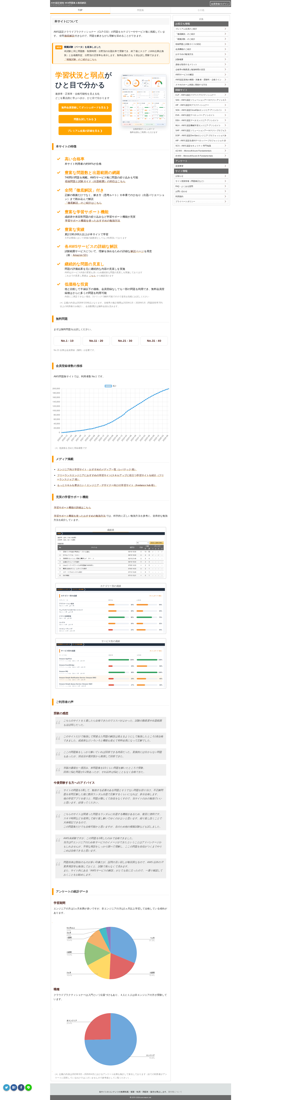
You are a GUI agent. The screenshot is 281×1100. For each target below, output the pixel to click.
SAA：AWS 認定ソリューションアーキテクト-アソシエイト (201, 100)
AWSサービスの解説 (184, 74)
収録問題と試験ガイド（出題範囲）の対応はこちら (95, 181)
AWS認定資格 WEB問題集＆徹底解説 (68, 3)
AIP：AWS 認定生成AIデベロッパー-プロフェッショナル (200, 140)
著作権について (175, 1092)
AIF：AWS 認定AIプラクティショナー (192, 105)
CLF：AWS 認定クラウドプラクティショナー (195, 95)
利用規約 (179, 196)
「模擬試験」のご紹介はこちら (80, 59)
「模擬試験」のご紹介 (185, 39)
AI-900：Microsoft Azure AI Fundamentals (194, 156)
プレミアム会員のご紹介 (186, 29)
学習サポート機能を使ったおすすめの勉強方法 (92, 220)
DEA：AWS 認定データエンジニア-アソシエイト (197, 120)
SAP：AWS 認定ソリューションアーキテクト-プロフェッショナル (201, 130)
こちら (92, 275)
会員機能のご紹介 (183, 49)
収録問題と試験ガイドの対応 (188, 44)
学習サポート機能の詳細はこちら (72, 507)
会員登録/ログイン (220, 4)
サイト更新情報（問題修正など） (190, 181)
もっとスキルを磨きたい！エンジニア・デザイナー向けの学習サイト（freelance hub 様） (106, 485)
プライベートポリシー (185, 201)
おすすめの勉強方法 (184, 54)
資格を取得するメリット (186, 64)
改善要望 (179, 166)
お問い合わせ (181, 191)
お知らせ (179, 176)
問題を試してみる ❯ (85, 119)
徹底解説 (69, 35)
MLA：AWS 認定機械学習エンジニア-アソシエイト (198, 125)
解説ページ (137, 251)
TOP (80, 10)
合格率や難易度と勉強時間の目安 (190, 69)
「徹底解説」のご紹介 (185, 34)
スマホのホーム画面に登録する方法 (191, 85)
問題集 (140, 10)
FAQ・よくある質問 (184, 186)
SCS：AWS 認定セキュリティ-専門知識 (193, 146)
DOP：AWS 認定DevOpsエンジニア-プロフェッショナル (200, 135)
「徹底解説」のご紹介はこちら (83, 202)
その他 (200, 10)
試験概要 (179, 59)
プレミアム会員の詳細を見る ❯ (85, 130)
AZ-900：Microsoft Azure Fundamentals (193, 151)
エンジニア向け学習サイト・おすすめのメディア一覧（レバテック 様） (97, 469)
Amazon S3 (80, 255)
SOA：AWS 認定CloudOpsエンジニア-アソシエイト (198, 110)
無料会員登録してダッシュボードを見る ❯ (85, 107)
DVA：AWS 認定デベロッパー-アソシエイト (195, 115)
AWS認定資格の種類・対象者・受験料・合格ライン (198, 80)
